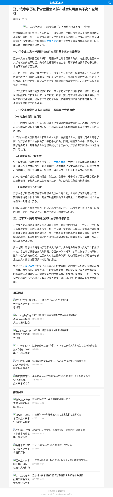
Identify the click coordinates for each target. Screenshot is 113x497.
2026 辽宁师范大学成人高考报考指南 (50, 300)
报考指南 (51, 491)
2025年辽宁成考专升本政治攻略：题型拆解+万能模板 (58, 429)
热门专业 (35, 403)
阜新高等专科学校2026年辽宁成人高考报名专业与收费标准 (61, 376)
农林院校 (35, 349)
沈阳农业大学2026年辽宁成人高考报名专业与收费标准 (59, 360)
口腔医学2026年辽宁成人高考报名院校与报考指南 (56, 414)
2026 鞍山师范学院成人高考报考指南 (50, 330)
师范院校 (35, 304)
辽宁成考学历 (58, 162)
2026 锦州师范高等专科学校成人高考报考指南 (54, 315)
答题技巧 (35, 433)
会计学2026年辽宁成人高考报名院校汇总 (52, 445)
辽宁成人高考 (51, 41)
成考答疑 (16, 19)
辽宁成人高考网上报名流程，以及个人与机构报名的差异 (60, 460)
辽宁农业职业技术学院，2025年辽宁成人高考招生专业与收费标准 (64, 345)
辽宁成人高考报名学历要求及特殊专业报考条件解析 (57, 475)
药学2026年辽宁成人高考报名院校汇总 (51, 399)
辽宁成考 (30, 266)
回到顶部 (61, 491)
